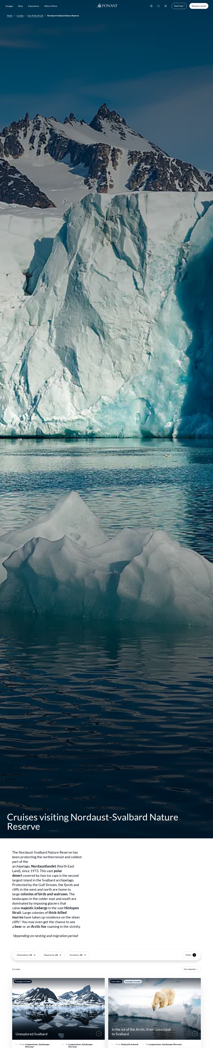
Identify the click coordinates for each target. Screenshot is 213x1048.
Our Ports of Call (35, 15)
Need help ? (179, 6)
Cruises (20, 15)
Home (9, 15)
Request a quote (199, 6)
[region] (58, 1009)
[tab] (58, 1009)
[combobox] (191, 969)
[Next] (98, 1033)
